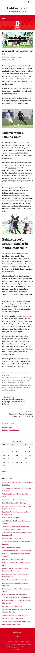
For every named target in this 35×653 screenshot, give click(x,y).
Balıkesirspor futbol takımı (15, 383)
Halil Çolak (13, 341)
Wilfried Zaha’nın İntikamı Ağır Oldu (15, 615)
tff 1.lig (12, 390)
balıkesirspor (25, 373)
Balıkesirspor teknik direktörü (12, 387)
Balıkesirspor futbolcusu (10, 385)
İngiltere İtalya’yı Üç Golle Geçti (13, 559)
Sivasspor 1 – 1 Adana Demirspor (13, 500)
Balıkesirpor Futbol (17, 378)
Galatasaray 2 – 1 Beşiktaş (11, 538)
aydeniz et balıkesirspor (13, 373)
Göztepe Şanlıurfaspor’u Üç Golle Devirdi (16, 550)
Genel (8, 375)
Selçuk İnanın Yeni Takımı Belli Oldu (15, 580)
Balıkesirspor (17, 8)
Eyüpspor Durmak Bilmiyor (11, 547)
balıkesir (7, 378)
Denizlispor (12, 168)
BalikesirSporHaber (8, 60)
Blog (3, 375)
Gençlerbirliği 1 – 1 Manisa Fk (12, 618)
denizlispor (26, 387)
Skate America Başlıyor (10, 518)
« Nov (4, 471)
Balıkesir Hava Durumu (10, 430)
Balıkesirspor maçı (25, 385)
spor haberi (6, 390)
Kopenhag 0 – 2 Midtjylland (12, 606)
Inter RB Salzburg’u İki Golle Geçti (14, 503)
